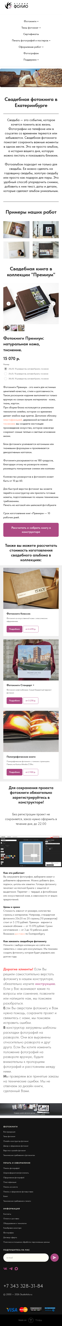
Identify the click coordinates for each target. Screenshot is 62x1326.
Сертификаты (31, 34)
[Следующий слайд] (53, 304)
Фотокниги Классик (18, 613)
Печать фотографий (11, 1168)
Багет (5, 1196)
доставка (20, 933)
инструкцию (45, 983)
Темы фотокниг (9, 1136)
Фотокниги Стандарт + (20, 685)
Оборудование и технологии (15, 1223)
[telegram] (11, 1269)
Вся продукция (9, 1132)
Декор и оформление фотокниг (15, 1146)
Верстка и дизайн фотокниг (14, 1150)
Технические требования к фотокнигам (19, 1155)
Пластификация (9, 1182)
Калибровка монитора (12, 1228)
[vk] (5, 1269)
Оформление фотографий (13, 1177)
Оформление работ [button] (30, 46)
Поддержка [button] (30, 59)
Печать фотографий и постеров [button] (30, 40)
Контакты (7, 1214)
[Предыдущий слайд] (9, 304)
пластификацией (12, 419)
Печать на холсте (10, 1187)
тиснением (9, 423)
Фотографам (31, 53)
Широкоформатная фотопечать (16, 1173)
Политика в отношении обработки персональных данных (26, 1242)
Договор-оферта (10, 1237)
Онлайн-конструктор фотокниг (16, 1141)
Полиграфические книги (21, 756)
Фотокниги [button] (30, 21)
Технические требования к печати (17, 1201)
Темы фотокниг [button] (30, 27)
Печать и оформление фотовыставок (18, 1191)
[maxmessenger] (16, 1269)
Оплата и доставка (11, 1218)
